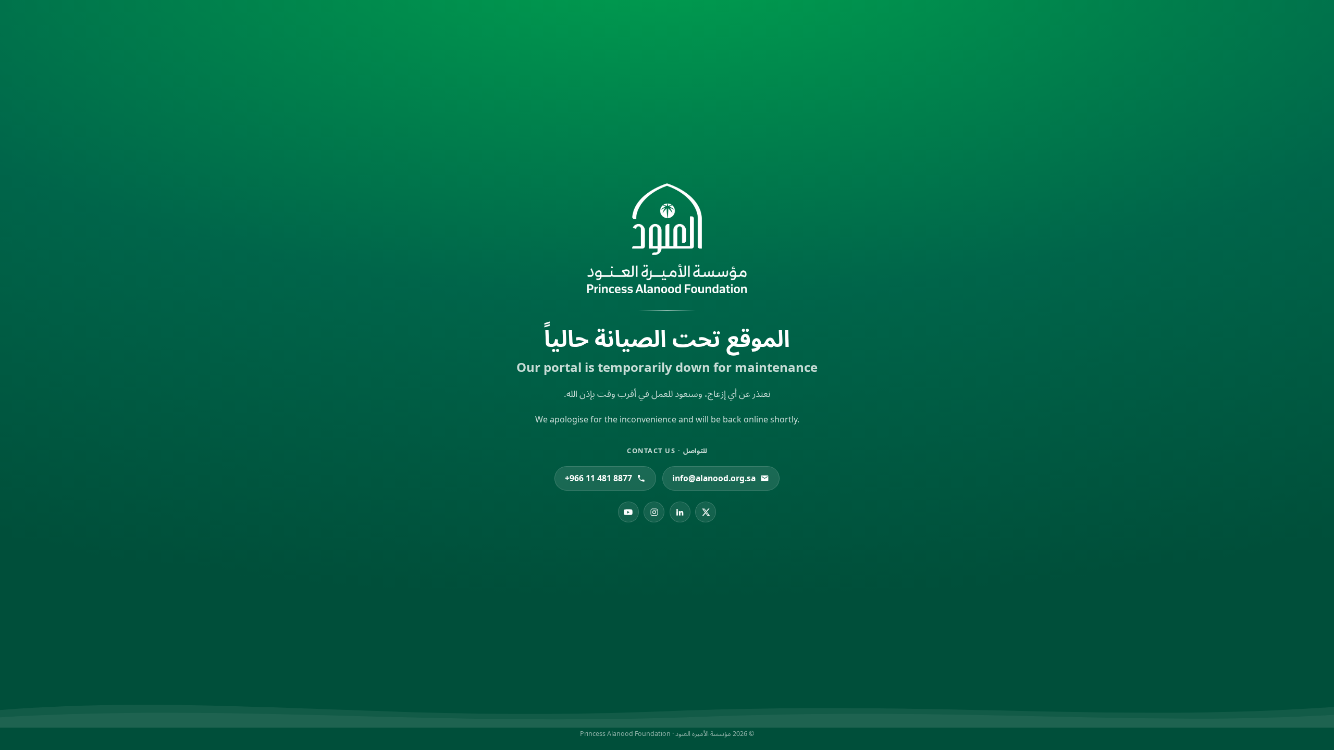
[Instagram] (654, 512)
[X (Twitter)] (705, 512)
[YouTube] (628, 512)
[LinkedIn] (680, 512)
